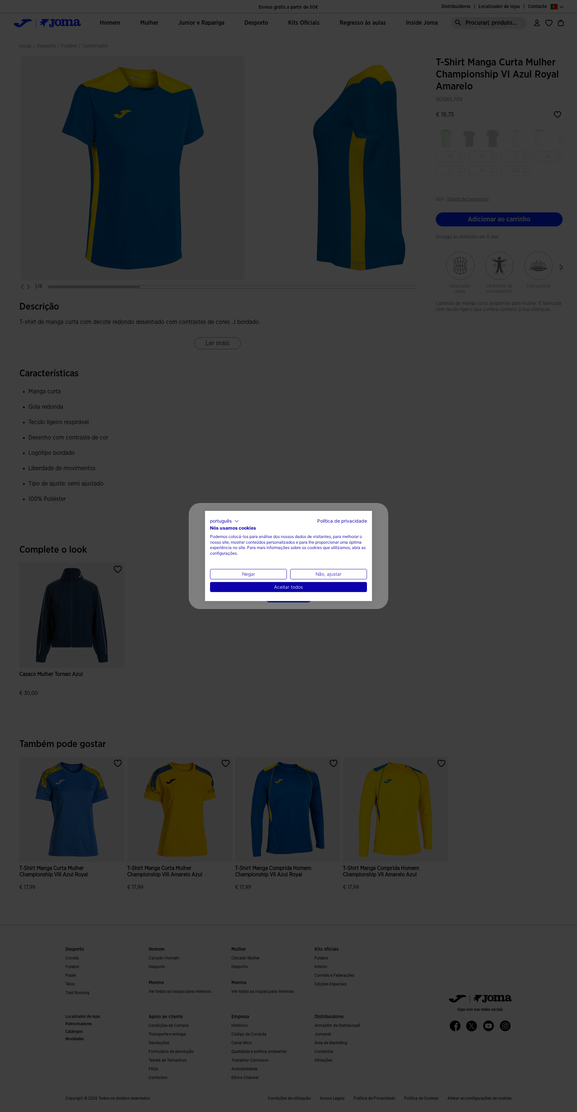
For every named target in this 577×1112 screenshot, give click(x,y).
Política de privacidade (342, 521)
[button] (224, 521)
